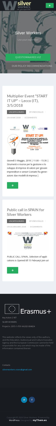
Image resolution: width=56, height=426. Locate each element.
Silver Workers (28, 33)
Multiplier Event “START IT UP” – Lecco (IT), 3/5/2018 (27, 101)
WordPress (14, 420)
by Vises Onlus (36, 112)
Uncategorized (16, 112)
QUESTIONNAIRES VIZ (28, 57)
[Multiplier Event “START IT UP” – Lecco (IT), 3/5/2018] (28, 139)
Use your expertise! (28, 39)
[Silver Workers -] (17, 5)
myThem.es (40, 420)
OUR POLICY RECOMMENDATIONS (31, 66)
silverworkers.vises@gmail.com (17, 369)
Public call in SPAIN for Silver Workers (25, 212)
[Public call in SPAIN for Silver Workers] (28, 241)
